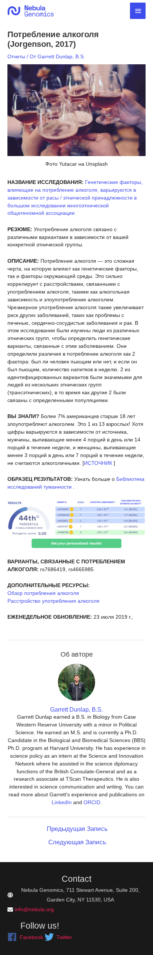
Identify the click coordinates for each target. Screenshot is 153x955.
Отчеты (16, 56)
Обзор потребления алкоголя (43, 593)
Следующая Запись (77, 842)
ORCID (92, 802)
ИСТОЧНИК (98, 463)
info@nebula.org (34, 909)
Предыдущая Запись (77, 829)
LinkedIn (62, 802)
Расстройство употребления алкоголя (53, 601)
